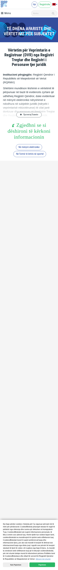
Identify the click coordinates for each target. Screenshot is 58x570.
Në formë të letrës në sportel (30, 153)
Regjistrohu (45, 4)
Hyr (34, 4)
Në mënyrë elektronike (29, 147)
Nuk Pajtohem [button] (15, 565)
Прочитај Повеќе (30, 114)
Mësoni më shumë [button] (43, 559)
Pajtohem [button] (42, 565)
